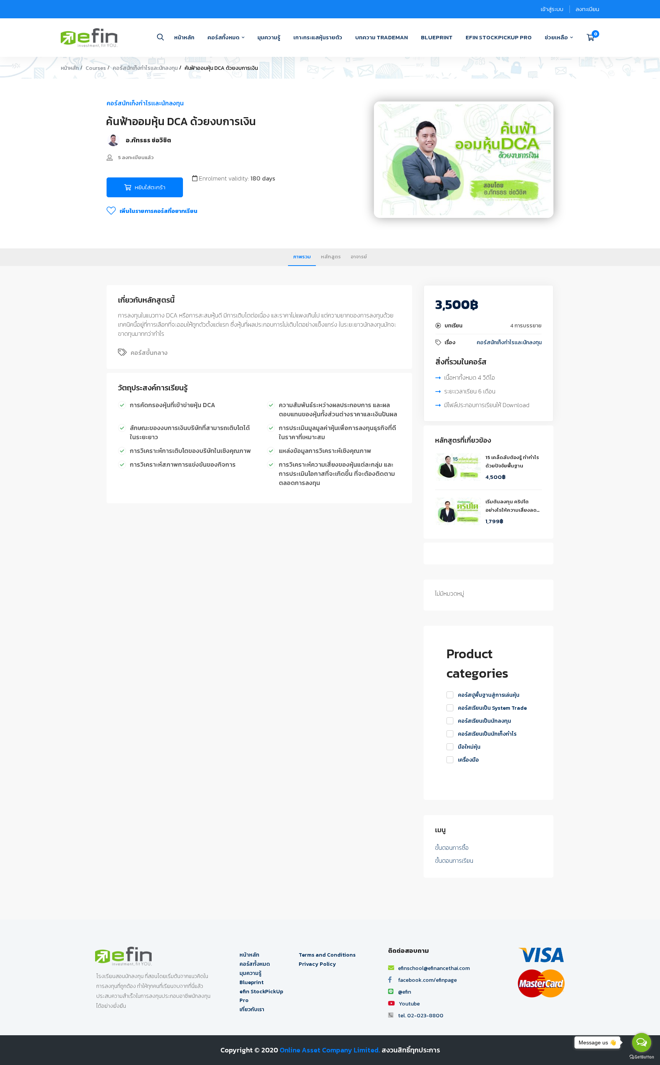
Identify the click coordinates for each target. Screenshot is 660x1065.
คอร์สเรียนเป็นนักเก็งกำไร (487, 734)
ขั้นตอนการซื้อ (452, 847)
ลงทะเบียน (587, 9)
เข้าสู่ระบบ (552, 9)
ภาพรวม (302, 256)
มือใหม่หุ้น (469, 747)
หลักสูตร (331, 256)
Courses (96, 68)
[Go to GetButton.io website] (641, 1057)
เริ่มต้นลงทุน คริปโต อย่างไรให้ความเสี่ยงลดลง (511, 510)
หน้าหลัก (70, 68)
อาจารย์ (359, 256)
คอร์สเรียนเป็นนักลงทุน (484, 721)
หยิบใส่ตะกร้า (150, 187)
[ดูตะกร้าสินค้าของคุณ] (593, 37)
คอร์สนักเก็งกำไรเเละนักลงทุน (145, 68)
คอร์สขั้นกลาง (149, 352)
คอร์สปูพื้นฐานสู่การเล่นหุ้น (488, 695)
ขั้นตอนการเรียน (454, 860)
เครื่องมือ (468, 760)
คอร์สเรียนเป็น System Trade (492, 708)
